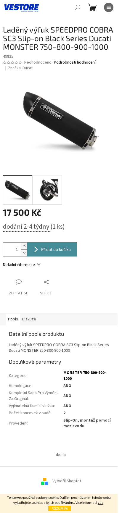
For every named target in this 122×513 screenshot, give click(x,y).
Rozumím (60, 508)
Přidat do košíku (56, 249)
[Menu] (109, 7)
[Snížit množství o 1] (24, 252)
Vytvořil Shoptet (66, 481)
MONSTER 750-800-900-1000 (84, 375)
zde (100, 502)
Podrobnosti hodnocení (75, 62)
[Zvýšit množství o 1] (24, 246)
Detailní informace (19, 265)
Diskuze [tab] (29, 319)
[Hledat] (78, 7)
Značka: (20, 68)
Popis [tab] (13, 319)
